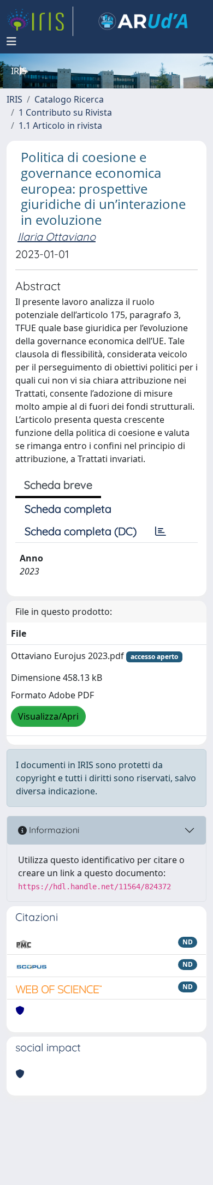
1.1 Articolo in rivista (60, 125)
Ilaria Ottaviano (56, 236)
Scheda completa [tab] (68, 509)
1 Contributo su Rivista (65, 112)
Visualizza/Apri (48, 716)
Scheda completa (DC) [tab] (81, 531)
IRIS (14, 99)
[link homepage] (40, 21)
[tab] (160, 531)
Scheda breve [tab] (58, 485)
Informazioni (53, 829)
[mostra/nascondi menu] (11, 41)
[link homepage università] (143, 21)
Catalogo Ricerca (69, 99)
